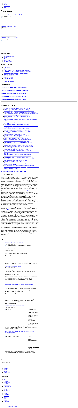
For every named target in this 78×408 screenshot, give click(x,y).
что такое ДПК (5, 209)
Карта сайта (7, 6)
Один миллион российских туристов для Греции (17, 116)
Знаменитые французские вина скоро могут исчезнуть (19, 284)
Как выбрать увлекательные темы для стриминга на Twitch (19, 158)
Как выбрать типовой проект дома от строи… (13, 96)
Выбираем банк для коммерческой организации (16, 135)
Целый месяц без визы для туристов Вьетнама (16, 115)
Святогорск (7, 67)
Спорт (5, 392)
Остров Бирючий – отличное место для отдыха (16, 141)
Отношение (7, 385)
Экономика (7, 401)
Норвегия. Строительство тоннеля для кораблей (16, 130)
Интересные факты (9, 81)
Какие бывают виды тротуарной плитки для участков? (18, 145)
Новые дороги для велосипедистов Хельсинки (16, 128)
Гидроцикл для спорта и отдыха (12, 143)
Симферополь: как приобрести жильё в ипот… (13, 99)
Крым (5, 69)
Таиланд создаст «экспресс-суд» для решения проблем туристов (21, 113)
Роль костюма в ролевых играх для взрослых (16, 149)
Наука (5, 389)
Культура (6, 402)
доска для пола (5, 228)
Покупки (6, 383)
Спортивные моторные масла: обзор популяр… (14, 87)
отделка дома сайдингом (25, 190)
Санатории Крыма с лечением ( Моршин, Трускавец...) (18, 71)
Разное (5, 387)
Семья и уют (7, 382)
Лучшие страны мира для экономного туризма (16, 124)
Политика (6, 394)
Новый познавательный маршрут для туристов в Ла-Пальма (20, 112)
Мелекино (6, 59)
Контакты (6, 7)
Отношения (7, 390)
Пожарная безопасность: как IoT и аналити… (13, 93)
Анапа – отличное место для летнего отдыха (16, 138)
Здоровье (6, 381)
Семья (5, 393)
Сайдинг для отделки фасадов (13, 171)
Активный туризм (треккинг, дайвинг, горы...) (16, 73)
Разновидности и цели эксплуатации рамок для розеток (18, 142)
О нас (5, 3)
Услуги (5, 4)
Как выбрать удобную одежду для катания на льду (17, 150)
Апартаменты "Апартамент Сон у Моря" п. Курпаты (14, 14)
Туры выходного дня (9, 75)
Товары (6, 397)
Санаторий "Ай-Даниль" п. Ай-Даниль (11, 37)
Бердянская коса (8, 61)
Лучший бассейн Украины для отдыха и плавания (17, 132)
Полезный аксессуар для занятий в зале (14, 134)
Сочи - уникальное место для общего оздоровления (17, 139)
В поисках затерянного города (13, 266)
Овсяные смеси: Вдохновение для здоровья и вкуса (17, 154)
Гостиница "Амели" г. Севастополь (14, 242)
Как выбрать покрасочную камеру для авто (15, 160)
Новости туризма (8, 77)
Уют (5, 398)
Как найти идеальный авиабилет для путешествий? (17, 156)
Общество (6, 396)
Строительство (7, 386)
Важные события (8, 78)
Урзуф (5, 57)
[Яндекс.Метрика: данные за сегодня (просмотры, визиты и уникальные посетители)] (13, 406)
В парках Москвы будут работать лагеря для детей (17, 131)
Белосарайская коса (9, 56)
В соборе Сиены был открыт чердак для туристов (17, 108)
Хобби (5, 400)
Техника (6, 379)
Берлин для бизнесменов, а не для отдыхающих (16, 109)
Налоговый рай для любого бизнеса (13, 137)
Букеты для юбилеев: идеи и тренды (13, 161)
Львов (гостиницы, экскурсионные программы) (16, 70)
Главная (6, 2)
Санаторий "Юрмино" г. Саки (8, 26)
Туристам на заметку (9, 79)
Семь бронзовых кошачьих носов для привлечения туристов (20, 117)
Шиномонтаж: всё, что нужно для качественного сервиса (19, 157)
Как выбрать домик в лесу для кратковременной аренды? (19, 165)
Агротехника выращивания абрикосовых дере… (14, 90)
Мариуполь (7, 60)
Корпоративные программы (11, 74)
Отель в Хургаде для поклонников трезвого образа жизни (19, 111)
